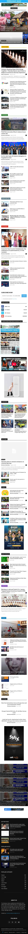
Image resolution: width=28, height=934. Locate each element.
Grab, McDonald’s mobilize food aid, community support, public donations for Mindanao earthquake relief (18, 276)
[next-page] (4, 111)
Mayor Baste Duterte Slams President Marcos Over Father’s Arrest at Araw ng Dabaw (18, 565)
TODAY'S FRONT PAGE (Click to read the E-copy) (12, 321)
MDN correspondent (5, 74)
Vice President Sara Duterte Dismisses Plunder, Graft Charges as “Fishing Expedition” (18, 864)
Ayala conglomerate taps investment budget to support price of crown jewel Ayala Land (7, 430)
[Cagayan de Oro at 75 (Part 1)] (5, 693)
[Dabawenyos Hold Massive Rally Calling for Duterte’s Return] (5, 580)
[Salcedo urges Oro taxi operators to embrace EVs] (5, 481)
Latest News (4, 67)
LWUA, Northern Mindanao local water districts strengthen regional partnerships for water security (17, 189)
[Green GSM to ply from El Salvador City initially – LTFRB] (5, 474)
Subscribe (25, 316)
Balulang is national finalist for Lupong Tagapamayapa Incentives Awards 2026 (13, 590)
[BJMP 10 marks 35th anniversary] (5, 168)
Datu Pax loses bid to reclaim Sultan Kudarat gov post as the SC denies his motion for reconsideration (17, 825)
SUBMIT (24, 295)
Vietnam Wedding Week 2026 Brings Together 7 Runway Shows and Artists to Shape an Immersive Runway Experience (13, 71)
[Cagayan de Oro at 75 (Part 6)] (5, 686)
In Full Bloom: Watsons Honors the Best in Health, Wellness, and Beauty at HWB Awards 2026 (18, 519)
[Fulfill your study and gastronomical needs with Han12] (5, 270)
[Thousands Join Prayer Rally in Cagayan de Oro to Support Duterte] (5, 573)
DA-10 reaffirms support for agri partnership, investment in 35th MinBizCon (16, 175)
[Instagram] (15, 922)
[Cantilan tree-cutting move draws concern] (11, 38)
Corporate (3, 412)
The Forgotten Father (14, 677)
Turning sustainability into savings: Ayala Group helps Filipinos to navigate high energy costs (21, 430)
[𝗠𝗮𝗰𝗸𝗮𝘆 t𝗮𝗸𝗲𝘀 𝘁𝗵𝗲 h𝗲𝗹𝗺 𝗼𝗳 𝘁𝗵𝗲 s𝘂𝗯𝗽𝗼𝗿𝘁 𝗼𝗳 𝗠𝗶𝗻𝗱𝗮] (5, 217)
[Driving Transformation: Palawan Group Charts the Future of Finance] (5, 840)
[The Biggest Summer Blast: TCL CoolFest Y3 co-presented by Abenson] (5, 513)
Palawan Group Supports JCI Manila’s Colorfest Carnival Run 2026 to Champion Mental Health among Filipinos (18, 505)
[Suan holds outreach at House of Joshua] (5, 263)
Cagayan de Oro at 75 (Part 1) (16, 691)
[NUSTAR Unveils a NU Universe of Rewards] (5, 649)
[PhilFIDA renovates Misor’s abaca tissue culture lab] (14, 124)
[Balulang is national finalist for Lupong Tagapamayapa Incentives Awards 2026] (14, 600)
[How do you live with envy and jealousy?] (14, 799)
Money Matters (4, 205)
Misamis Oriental (4, 129)
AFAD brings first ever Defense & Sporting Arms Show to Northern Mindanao (16, 832)
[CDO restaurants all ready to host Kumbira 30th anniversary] (5, 492)
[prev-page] (2, 111)
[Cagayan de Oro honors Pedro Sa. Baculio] (14, 666)
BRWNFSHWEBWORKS (22, 930)
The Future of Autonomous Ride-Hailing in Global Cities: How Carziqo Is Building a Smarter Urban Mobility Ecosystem (18, 106)
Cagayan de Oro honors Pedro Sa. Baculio (13, 672)
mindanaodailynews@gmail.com (13, 913)
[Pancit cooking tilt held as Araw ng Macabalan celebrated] (5, 499)
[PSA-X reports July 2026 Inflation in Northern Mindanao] (5, 210)
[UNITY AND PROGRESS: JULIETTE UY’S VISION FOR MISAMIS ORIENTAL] (5, 559)
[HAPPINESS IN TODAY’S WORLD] (14, 771)
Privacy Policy (14, 298)
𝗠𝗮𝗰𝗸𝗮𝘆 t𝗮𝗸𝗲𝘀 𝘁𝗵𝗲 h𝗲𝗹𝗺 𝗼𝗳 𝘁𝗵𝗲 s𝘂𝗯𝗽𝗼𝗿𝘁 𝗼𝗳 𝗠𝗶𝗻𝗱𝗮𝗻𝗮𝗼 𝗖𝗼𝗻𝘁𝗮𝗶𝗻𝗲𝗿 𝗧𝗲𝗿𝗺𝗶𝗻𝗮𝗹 (18, 217)
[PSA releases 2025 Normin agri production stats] (5, 204)
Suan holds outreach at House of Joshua (18, 261)
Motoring (3, 459)
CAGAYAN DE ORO (5, 153)
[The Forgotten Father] (5, 679)
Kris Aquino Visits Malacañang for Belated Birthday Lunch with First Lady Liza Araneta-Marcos (18, 857)
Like (26, 306)
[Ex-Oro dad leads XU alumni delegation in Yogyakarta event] (14, 148)
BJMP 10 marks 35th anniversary (17, 166)
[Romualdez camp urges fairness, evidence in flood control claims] (5, 851)
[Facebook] (9, 922)
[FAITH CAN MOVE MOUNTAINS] (14, 785)
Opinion (14, 768)
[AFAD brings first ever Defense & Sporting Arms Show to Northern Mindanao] (5, 833)
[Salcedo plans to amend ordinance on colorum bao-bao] (14, 451)
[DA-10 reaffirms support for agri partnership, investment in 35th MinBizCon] (5, 175)
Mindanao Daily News (5, 135)
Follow (25, 309)
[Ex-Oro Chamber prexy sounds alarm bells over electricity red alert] (5, 182)
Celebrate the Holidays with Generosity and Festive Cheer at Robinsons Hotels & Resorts (18, 641)
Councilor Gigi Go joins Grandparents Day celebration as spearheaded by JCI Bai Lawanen (13, 250)
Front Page (4, 40)
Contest (3, 606)
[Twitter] (12, 922)
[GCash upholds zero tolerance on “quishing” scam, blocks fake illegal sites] (5, 284)
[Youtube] (19, 922)
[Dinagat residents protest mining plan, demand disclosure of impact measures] (14, 21)
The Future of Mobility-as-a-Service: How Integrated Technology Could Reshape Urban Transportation (18, 99)
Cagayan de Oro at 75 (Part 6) (16, 684)
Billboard (3, 246)
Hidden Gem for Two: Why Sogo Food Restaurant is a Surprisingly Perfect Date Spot (13, 634)
